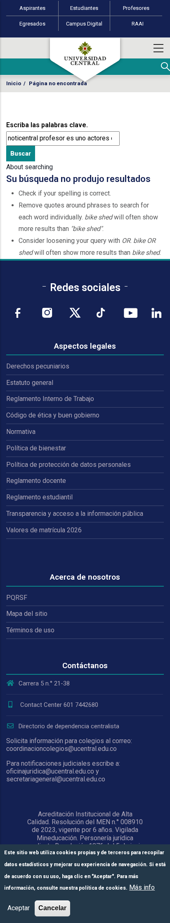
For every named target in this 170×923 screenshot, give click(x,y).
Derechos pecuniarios (37, 366)
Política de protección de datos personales (68, 464)
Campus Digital (84, 24)
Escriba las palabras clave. (47, 125)
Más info (142, 887)
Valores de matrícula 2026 (44, 530)
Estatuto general (29, 383)
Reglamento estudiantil (39, 497)
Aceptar (18, 908)
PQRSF (16, 597)
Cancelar (52, 907)
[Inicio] (85, 60)
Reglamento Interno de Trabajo (50, 399)
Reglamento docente (36, 481)
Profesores (136, 8)
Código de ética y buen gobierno (52, 415)
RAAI (138, 24)
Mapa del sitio (26, 614)
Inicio (13, 83)
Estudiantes (84, 8)
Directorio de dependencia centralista (69, 726)
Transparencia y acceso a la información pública (74, 513)
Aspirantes (32, 8)
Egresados (32, 24)
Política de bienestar (36, 448)
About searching (29, 167)
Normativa (20, 432)
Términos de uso (30, 630)
